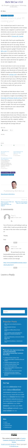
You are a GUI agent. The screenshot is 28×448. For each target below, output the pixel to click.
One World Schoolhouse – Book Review (13, 341)
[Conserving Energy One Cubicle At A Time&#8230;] (19, 148)
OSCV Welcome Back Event (10, 366)
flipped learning (9, 394)
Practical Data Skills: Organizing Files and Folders (14, 360)
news (22, 399)
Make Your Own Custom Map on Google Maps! (21, 201)
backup (7, 386)
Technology (21, 408)
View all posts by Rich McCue (8, 194)
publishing (10, 403)
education (16, 389)
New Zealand (6, 401)
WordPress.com (14, 446)
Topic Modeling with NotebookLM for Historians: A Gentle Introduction (13, 333)
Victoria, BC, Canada (17, 36)
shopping (17, 405)
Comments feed (8, 425)
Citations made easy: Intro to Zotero (13, 370)
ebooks (19, 386)
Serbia (13, 405)
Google (13, 394)
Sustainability (6, 172)
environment (14, 392)
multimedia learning (16, 399)
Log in (5, 422)
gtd (16, 394)
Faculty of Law (18, 98)
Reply (15, 242)
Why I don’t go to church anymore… (13, 324)
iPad (4, 396)
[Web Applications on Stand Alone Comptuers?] (7, 163)
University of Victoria (7, 98)
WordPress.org (7, 427)
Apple (4, 386)
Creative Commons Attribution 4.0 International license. (14, 440)
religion (18, 403)
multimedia (8, 399)
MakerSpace (18, 396)
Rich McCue (10, 15)
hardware (5, 174)
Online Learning (12, 401)
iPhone (7, 396)
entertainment (7, 392)
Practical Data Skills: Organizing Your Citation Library (13, 368)
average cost (12, 74)
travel (5, 410)
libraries (12, 396)
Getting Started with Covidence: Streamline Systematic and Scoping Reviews (12, 374)
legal (9, 396)
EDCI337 (5, 389)
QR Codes (14, 403)
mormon (4, 399)
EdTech (9, 389)
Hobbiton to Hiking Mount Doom (12, 329)
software (10, 408)
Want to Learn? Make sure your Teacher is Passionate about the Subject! (7, 202)
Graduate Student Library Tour (11, 357)
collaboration (13, 386)
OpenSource (20, 401)
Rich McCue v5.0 (14, 2)
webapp (11, 174)
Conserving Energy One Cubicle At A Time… (18, 152)
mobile (22, 396)
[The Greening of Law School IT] (6, 148)
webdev (13, 410)
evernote (19, 392)
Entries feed (7, 423)
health (22, 394)
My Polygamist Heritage (10, 327)
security (10, 405)
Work (13, 172)
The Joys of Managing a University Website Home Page (14, 337)
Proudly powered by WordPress (8, 444)
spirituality (16, 408)
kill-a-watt (4, 51)
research (6, 406)
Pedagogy (5, 403)
